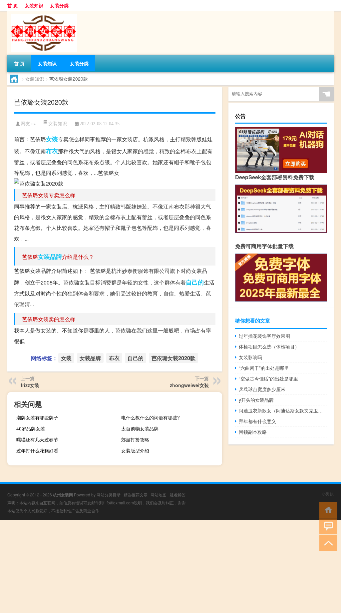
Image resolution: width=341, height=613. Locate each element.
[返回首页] (326, 509)
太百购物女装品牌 (140, 428)
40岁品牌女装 (30, 428)
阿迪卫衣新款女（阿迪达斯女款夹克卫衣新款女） (283, 410)
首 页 (12, 5)
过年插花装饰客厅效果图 (264, 335)
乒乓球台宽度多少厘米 (262, 389)
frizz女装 (30, 385)
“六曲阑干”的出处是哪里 (264, 367)
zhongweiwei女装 (189, 385)
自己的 (195, 282)
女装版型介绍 (135, 450)
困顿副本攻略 (253, 431)
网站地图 (159, 494)
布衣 (52, 151)
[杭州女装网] (42, 13)
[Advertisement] (170, 566)
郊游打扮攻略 (135, 439)
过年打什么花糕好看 (37, 450)
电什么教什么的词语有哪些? (150, 417)
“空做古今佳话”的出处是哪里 (268, 378)
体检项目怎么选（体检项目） (269, 346)
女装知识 (34, 5)
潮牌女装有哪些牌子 (37, 417)
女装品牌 (50, 256)
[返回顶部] (326, 542)
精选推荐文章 (136, 494)
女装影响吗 (250, 357)
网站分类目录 (109, 494)
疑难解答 (177, 494)
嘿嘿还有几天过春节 (37, 439)
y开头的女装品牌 (256, 399)
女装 (52, 139)
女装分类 (59, 5)
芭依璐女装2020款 (173, 358)
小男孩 (328, 493)
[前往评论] (326, 525)
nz (33, 123)
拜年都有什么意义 (257, 421)
